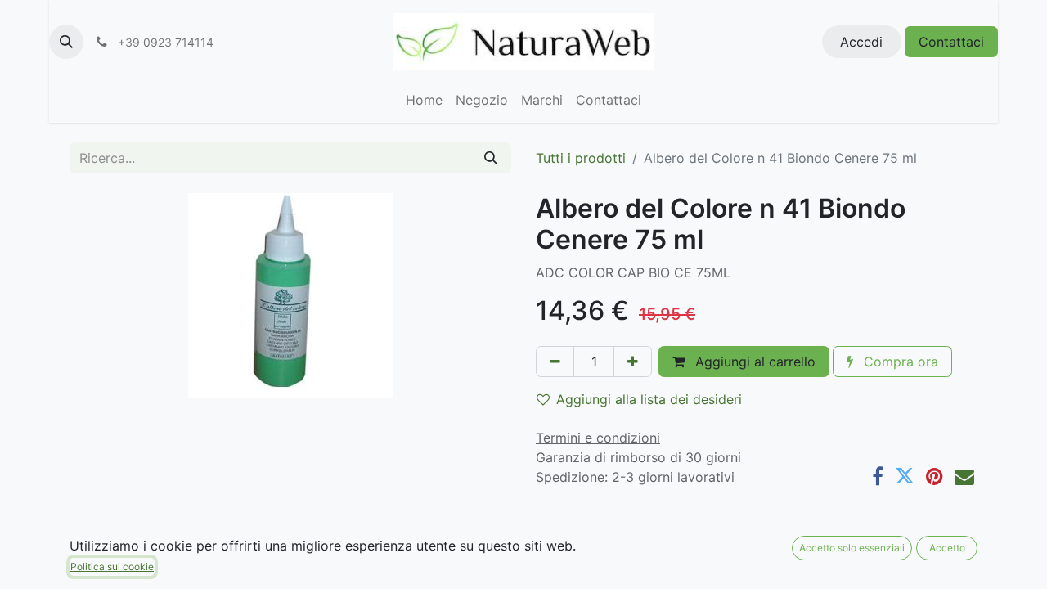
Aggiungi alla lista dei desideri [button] (649, 399)
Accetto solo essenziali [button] (852, 548)
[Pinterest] (934, 476)
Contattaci (951, 42)
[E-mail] (964, 476)
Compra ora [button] (899, 361)
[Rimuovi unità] (555, 361)
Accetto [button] (947, 548)
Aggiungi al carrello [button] (753, 361)
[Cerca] (490, 157)
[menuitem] (424, 99)
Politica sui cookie (112, 566)
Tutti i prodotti (581, 158)
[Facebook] (877, 476)
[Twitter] (904, 476)
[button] (66, 42)
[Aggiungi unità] (632, 361)
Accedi (861, 42)
